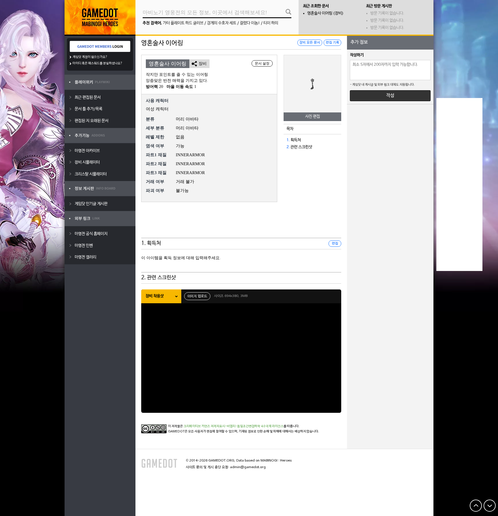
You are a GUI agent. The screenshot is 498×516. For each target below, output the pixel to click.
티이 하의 (270, 23)
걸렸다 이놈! (250, 23)
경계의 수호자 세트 (221, 23)
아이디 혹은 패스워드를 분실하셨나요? (97, 63)
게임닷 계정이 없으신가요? (90, 57)
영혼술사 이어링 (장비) (325, 13)
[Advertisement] (241, 224)
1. (288, 140)
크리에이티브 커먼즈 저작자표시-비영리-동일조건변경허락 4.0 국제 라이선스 (234, 426)
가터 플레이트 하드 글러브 (183, 23)
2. (288, 147)
